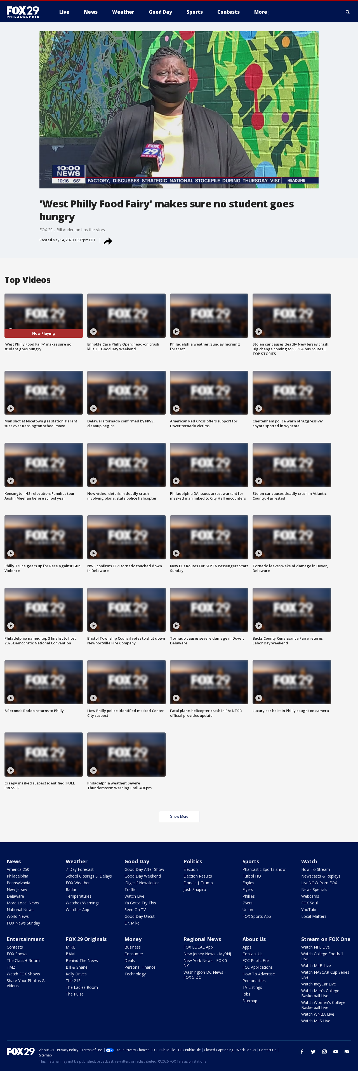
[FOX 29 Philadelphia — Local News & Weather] (25, 12)
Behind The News (82, 960)
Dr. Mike (132, 923)
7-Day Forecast (80, 869)
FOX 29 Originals (86, 939)
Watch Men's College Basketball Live (320, 993)
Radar (71, 889)
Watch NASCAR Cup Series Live (325, 975)
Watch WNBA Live (317, 1014)
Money (133, 939)
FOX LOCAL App (198, 947)
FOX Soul (309, 902)
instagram (324, 1051)
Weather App (77, 909)
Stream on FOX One (325, 939)
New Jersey (17, 889)
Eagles (248, 882)
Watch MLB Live (316, 965)
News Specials (314, 889)
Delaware (15, 896)
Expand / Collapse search (348, 12)
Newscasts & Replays (320, 876)
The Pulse (75, 994)
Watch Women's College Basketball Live (323, 1005)
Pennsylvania (18, 882)
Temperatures (78, 896)
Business (132, 947)
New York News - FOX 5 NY (205, 963)
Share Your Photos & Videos (26, 983)
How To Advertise (258, 974)
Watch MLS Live (315, 1020)
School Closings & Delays (89, 876)
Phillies (248, 896)
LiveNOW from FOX (319, 882)
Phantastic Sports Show (264, 869)
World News (18, 916)
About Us (254, 939)
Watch (309, 861)
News (14, 861)
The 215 (73, 980)
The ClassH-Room (23, 960)
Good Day (136, 861)
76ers (247, 902)
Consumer (133, 953)
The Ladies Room (82, 987)
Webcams (310, 896)
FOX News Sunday (23, 923)
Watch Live (134, 896)
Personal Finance (140, 967)
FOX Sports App (256, 916)
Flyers (247, 889)
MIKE (70, 947)
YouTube (309, 909)
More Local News (23, 902)
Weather (77, 861)
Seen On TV (135, 909)
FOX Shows (17, 953)
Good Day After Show (144, 869)
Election (190, 869)
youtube (335, 1051)
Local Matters (313, 916)
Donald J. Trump (198, 882)
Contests (15, 947)
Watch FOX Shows (23, 974)
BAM (70, 953)
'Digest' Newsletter (141, 882)
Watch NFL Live (315, 947)
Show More (179, 816)
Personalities (254, 980)
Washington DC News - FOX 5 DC (204, 975)
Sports (250, 861)
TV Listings (252, 987)
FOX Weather (78, 882)
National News (20, 909)
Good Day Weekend (142, 876)
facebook (302, 1051)
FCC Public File (255, 960)
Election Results (197, 876)
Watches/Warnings (83, 902)
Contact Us (252, 953)
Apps (246, 947)
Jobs (246, 994)
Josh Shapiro (194, 889)
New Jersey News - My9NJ (207, 953)
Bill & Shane (77, 967)
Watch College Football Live (322, 956)
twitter (313, 1051)
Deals (129, 960)
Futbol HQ (251, 876)
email (346, 1051)
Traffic (130, 889)
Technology (135, 974)
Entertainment (25, 939)
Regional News (202, 939)
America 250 (18, 869)
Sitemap (249, 1000)
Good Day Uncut (139, 916)
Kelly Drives (76, 974)
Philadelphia (17, 876)
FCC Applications (257, 967)
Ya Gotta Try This (140, 902)
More (260, 12)
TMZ (11, 967)
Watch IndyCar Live (318, 984)
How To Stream (315, 869)
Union (247, 909)
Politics (192, 861)
